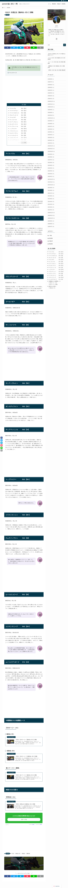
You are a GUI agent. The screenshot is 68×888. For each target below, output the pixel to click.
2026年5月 (51, 87)
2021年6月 (51, 195)
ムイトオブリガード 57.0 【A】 (17, 139)
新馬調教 (51, 238)
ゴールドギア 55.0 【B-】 (18, 117)
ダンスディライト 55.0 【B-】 (18, 124)
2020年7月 (51, 226)
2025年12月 (51, 101)
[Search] (65, 0)
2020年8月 (51, 223)
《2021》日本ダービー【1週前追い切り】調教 (26, 756)
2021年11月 (51, 182)
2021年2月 (51, 207)
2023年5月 (51, 131)
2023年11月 (51, 115)
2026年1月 (51, 98)
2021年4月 (51, 201)
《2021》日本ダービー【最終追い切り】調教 (26, 739)
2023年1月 (51, 143)
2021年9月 (51, 187)
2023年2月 (51, 140)
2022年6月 (51, 162)
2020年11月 (51, 215)
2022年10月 (51, 151)
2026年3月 (51, 93)
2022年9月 (51, 154)
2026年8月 (51, 79)
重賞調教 (7, 14)
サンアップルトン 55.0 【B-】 (18, 121)
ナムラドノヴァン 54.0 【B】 (17, 133)
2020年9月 (51, 221)
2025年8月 (51, 112)
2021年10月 (51, 184)
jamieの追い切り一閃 (10, 4)
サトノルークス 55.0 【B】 (17, 119)
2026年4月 (51, 90)
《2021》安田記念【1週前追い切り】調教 (25, 804)
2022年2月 (51, 173)
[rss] (63, 0)
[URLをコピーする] (40, 47)
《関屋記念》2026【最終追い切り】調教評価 (56, 66)
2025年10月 (51, 106)
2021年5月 (51, 198)
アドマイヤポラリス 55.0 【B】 (17, 112)
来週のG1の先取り (52, 286)
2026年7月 (51, 81)
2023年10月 (51, 118)
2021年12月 (51, 179)
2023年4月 (51, 134)
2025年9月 (51, 109)
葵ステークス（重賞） (53, 284)
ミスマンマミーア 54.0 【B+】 (18, 137)
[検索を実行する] (64, 45)
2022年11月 (51, 148)
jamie (33, 824)
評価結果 (51, 241)
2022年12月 (51, 145)
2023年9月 (51, 120)
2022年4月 (51, 168)
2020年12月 (51, 212)
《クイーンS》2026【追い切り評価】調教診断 (56, 62)
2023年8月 (51, 123)
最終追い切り (18, 853)
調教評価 (28, 853)
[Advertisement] (23, 89)
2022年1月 (51, 176)
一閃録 (50, 235)
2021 (13, 853)
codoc (41, 824)
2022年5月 (51, 165)
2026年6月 (51, 84)
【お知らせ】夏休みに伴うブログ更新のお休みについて (56, 54)
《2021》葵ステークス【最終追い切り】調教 (26, 775)
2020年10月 (51, 218)
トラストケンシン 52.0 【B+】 (18, 130)
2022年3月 (51, 170)
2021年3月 (51, 204)
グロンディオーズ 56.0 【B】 (17, 115)
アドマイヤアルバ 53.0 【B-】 (18, 110)
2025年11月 (51, 104)
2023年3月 (51, 137)
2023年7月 (51, 126)
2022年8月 (51, 157)
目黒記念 (23, 853)
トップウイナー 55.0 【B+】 (18, 128)
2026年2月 (51, 95)
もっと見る (24, 142)
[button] (7, 47)
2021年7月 (51, 193)
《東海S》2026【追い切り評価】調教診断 (56, 70)
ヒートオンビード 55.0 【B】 (17, 135)
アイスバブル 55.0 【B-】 (18, 108)
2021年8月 (51, 190)
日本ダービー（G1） (53, 282)
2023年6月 (51, 129)
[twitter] (61, 0)
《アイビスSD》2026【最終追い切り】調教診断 (56, 58)
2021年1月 (51, 209)
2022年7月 (51, 159)
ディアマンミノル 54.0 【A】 (17, 126)
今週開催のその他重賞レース (54, 281)
